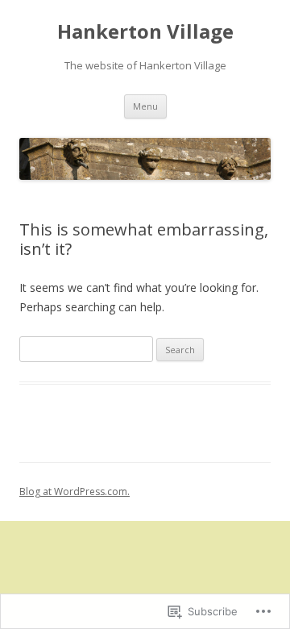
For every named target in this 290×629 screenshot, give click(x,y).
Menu (145, 106)
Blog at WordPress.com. (74, 491)
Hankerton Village (145, 31)
